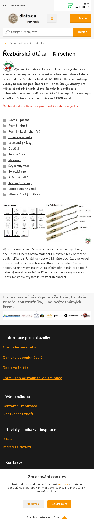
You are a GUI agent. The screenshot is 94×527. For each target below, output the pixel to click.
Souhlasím (59, 504)
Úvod (5, 43)
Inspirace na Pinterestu (17, 447)
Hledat (82, 32)
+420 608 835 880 (14, 5)
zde (64, 517)
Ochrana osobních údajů (22, 357)
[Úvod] (21, 18)
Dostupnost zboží (18, 414)
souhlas (63, 484)
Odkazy (8, 439)
